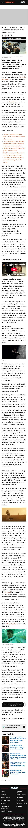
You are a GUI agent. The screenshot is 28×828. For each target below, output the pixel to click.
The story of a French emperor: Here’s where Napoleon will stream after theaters (14, 137)
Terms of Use (20, 800)
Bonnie (5, 32)
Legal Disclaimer (21, 803)
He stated (8, 592)
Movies (8, 780)
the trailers (12, 102)
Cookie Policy (5, 803)
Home (3, 780)
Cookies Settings (6, 811)
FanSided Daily (5, 797)
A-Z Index (19, 806)
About (3, 792)
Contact (3, 794)
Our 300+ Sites (21, 794)
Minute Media (10, 815)
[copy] (11, 35)
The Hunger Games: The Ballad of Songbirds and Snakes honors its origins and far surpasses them (13, 143)
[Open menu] (2, 2)
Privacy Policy (5, 800)
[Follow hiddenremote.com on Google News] (24, 727)
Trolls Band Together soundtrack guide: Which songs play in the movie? (13, 160)
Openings (19, 792)
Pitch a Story (20, 797)
